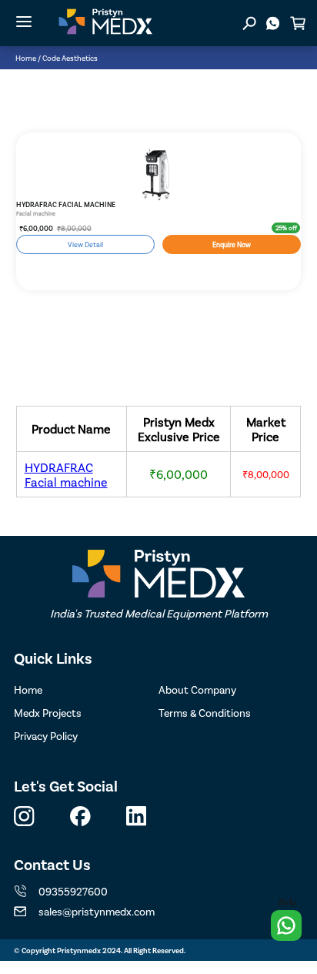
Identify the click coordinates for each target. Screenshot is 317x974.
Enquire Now (231, 244)
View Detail (85, 244)
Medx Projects (48, 712)
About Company (197, 689)
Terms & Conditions (204, 712)
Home (25, 57)
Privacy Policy (46, 735)
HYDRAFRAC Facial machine (66, 474)
